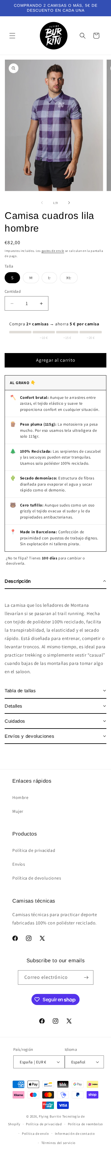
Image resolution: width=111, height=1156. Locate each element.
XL (72, 279)
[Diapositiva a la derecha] (69, 202)
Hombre (20, 797)
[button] (12, 35)
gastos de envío (53, 251)
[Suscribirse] (86, 977)
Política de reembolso (85, 1124)
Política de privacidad (33, 850)
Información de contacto (75, 1133)
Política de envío (35, 1133)
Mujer (17, 811)
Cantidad (13, 291)
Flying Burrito (50, 1116)
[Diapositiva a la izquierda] (42, 202)
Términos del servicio (58, 1143)
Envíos (18, 864)
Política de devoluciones (36, 878)
